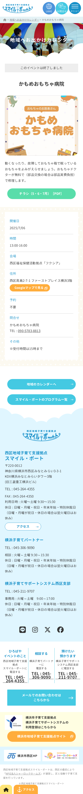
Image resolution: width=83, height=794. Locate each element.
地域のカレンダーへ (41, 384)
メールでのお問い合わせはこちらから (41, 697)
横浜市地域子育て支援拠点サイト (41, 736)
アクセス (23, 526)
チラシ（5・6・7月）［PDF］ (41, 193)
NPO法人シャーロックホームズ (23, 773)
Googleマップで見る (29, 288)
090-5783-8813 (29, 331)
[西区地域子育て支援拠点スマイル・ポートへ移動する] (5, 19)
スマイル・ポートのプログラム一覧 (41, 399)
